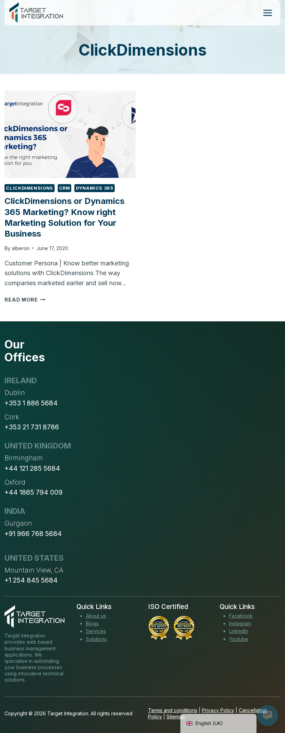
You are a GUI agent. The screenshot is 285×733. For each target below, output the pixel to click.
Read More (25, 300)
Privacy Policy (218, 710)
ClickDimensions (29, 188)
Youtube (238, 639)
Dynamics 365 (94, 188)
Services (96, 631)
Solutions (96, 639)
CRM (64, 188)
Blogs (92, 623)
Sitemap (175, 716)
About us (96, 616)
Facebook (241, 616)
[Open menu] (267, 13)
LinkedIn (238, 631)
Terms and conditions (172, 710)
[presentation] (70, 134)
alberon (21, 248)
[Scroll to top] (267, 702)
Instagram (240, 623)
